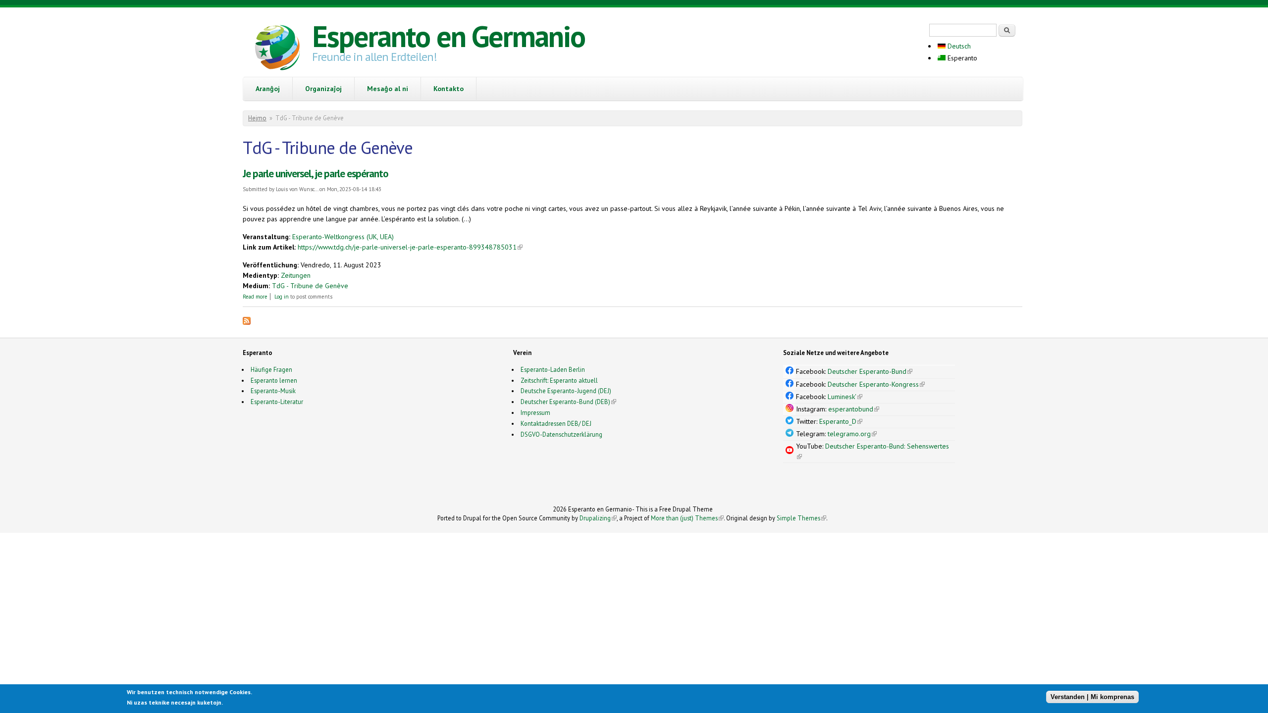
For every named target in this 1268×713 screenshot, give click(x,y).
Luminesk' (845, 396)
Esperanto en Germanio (448, 36)
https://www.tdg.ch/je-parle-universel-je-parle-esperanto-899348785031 (410, 247)
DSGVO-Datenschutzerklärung (561, 434)
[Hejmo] (277, 49)
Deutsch (958, 46)
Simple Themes (801, 518)
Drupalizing (598, 518)
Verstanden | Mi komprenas (1092, 697)
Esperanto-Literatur (277, 402)
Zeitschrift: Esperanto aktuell (559, 380)
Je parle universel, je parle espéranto (315, 173)
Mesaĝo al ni (387, 88)
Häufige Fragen (271, 369)
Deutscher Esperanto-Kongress (876, 384)
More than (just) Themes (687, 518)
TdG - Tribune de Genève (310, 285)
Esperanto (961, 57)
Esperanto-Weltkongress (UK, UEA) (343, 236)
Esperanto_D (840, 421)
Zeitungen (296, 275)
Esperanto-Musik (273, 391)
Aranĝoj (268, 88)
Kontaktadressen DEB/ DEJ (556, 423)
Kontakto (448, 88)
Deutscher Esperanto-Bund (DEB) (565, 402)
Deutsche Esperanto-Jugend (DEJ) (566, 391)
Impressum (535, 412)
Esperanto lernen (274, 380)
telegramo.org (852, 433)
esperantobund (853, 409)
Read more (255, 296)
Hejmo (257, 118)
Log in (281, 296)
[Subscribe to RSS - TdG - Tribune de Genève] (247, 322)
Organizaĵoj (323, 88)
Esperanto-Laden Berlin (553, 369)
